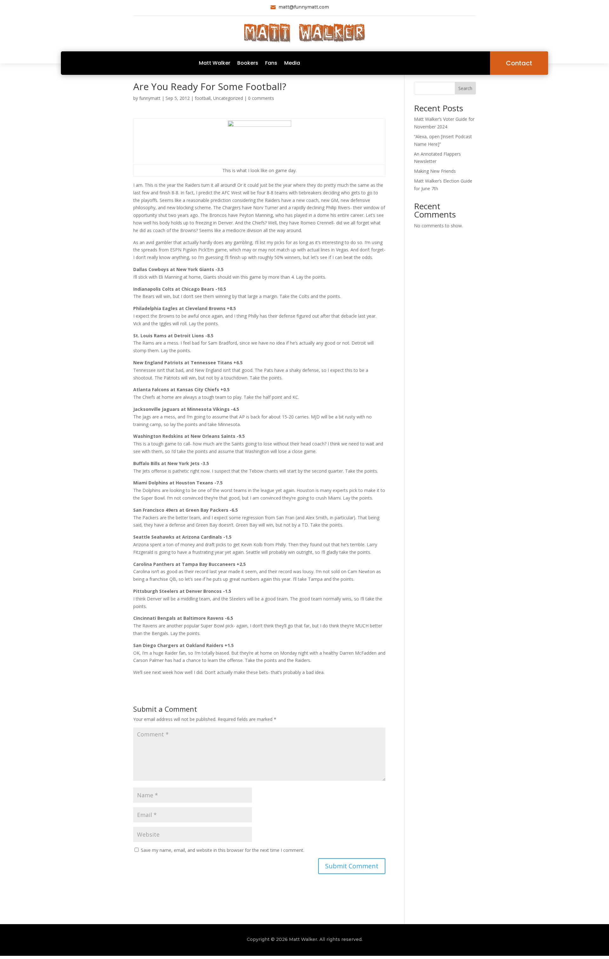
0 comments (261, 98)
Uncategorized (228, 98)
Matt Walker (214, 63)
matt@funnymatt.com (303, 7)
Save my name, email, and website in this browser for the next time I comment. (222, 850)
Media (292, 63)
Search (465, 88)
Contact (519, 63)
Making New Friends (435, 171)
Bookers (247, 63)
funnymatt (149, 98)
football (203, 98)
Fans (271, 63)
